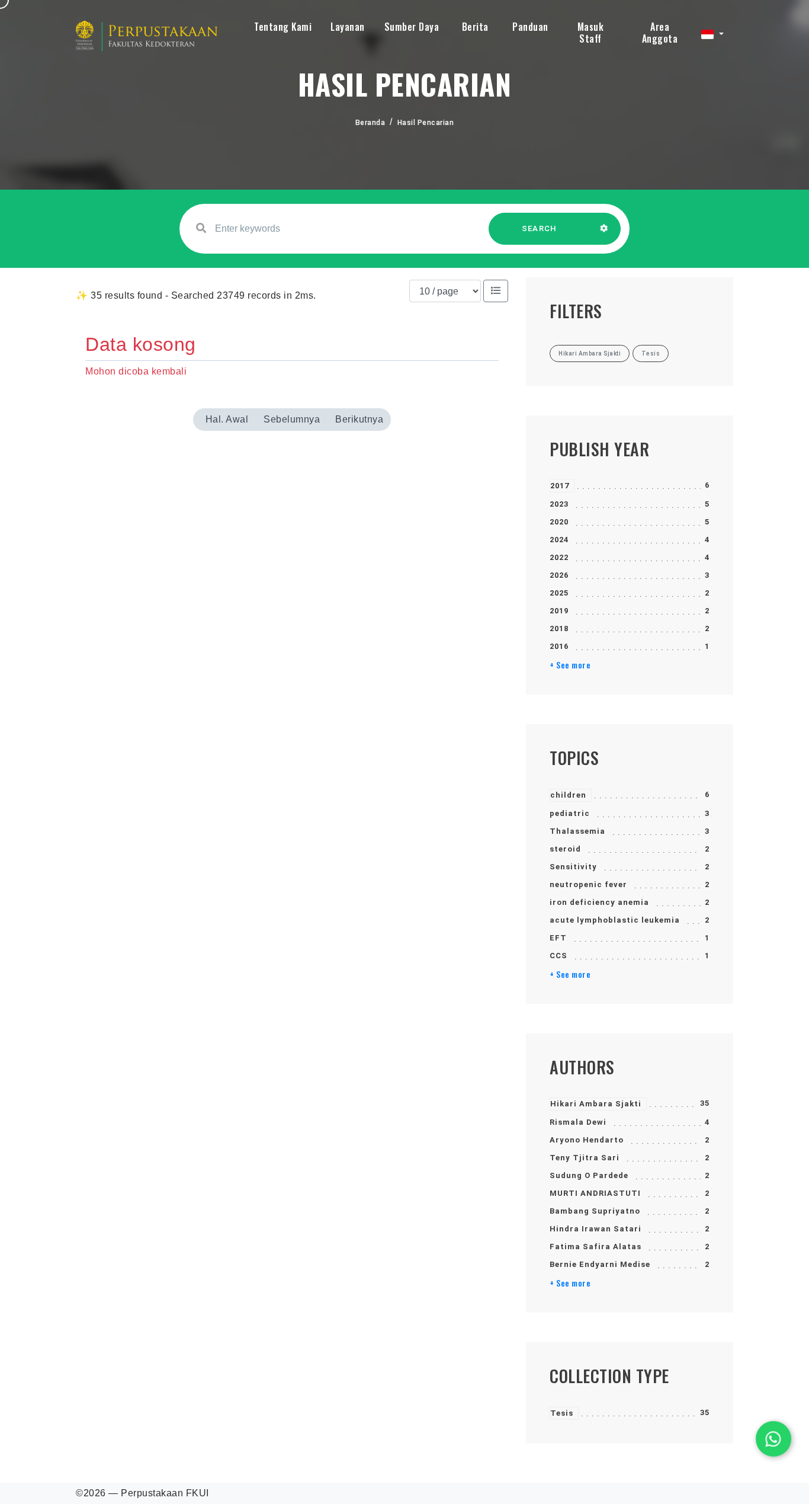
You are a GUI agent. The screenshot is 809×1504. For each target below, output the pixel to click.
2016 (559, 646)
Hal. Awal (227, 419)
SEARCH (539, 228)
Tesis (561, 1413)
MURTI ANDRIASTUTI (595, 1193)
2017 (559, 485)
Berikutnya (359, 419)
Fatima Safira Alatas (595, 1246)
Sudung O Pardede (589, 1175)
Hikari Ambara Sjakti (595, 1103)
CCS (558, 955)
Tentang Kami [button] (283, 27)
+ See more (570, 665)
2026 (559, 575)
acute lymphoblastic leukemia (615, 920)
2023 (559, 504)
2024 (559, 539)
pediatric (570, 813)
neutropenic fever (588, 884)
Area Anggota (660, 33)
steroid (565, 848)
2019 (559, 610)
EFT (558, 937)
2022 (559, 557)
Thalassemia (577, 831)
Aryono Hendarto (587, 1139)
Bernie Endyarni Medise (600, 1264)
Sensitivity (573, 866)
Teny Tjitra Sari (584, 1157)
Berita (475, 27)
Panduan (530, 27)
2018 (559, 628)
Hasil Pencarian (425, 123)
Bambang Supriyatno (595, 1211)
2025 (559, 592)
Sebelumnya (292, 419)
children (568, 795)
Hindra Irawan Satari (595, 1228)
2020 (559, 521)
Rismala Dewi (578, 1122)
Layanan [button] (347, 27)
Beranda (370, 123)
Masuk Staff (590, 33)
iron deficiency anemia (599, 902)
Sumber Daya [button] (411, 27)
